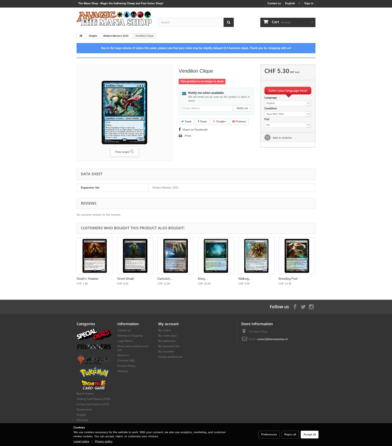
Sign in (308, 3)
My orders (164, 330)
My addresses (167, 341)
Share (203, 121)
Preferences (269, 434)
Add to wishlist (282, 137)
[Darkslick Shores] (175, 256)
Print (188, 135)
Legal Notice (125, 341)
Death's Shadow (87, 278)
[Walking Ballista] (256, 256)
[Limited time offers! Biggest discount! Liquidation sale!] (94, 333)
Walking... (244, 278)
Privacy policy (103, 441)
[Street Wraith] (135, 256)
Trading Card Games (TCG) (93, 399)
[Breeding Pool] (297, 256)
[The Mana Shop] (114, 18)
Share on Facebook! (195, 129)
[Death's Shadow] (95, 256)
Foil (267, 119)
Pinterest (240, 121)
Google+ (220, 121)
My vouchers (166, 351)
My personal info (168, 346)
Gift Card (82, 420)
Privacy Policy (126, 365)
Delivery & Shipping (130, 335)
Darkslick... (165, 278)
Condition (271, 108)
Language (271, 97)
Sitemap (122, 371)
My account (168, 323)
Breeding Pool (288, 278)
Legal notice (81, 441)
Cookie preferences (170, 356)
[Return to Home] (81, 36)
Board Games (85, 393)
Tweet (188, 121)
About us (123, 355)
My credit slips (167, 335)
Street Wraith (125, 278)
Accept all (309, 434)
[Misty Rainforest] (216, 256)
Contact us (274, 3)
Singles (81, 414)
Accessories (84, 409)
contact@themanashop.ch (272, 339)
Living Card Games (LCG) (93, 404)
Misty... (202, 278)
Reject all (290, 434)
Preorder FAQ (126, 360)
